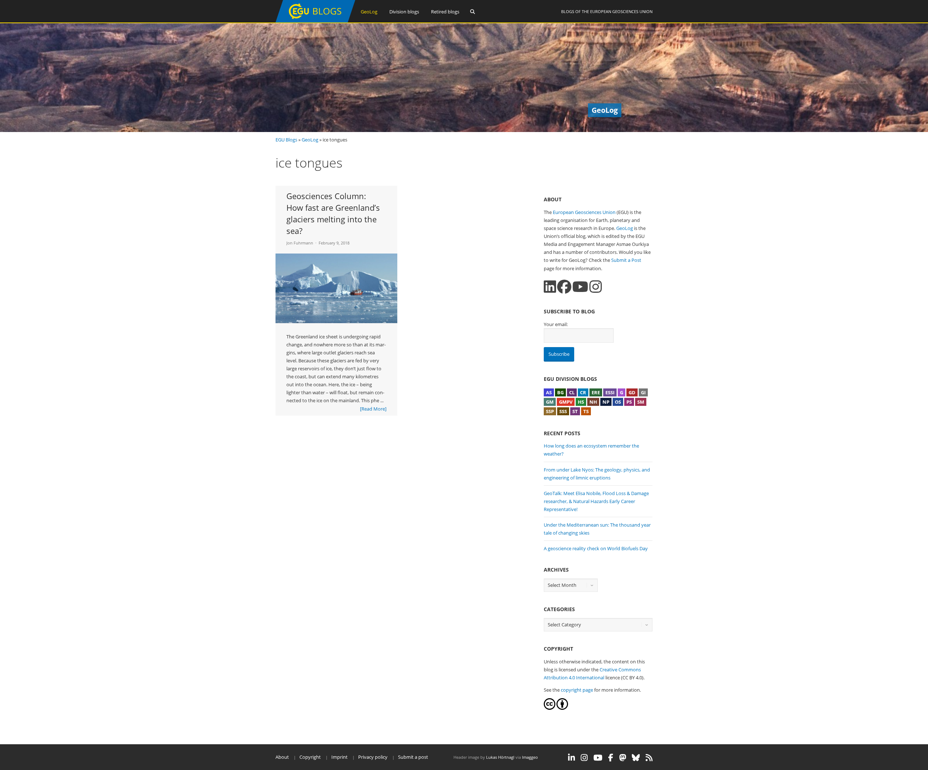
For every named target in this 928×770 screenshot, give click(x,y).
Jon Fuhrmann (299, 243)
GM (550, 402)
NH (593, 402)
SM (640, 402)
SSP (550, 411)
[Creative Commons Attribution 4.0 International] (549, 708)
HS (581, 402)
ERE (596, 392)
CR (583, 392)
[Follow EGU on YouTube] (597, 758)
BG (560, 392)
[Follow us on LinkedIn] (550, 287)
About (282, 757)
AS (549, 392)
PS (629, 402)
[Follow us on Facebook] (564, 287)
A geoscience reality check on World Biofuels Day (596, 548)
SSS (563, 411)
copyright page (577, 690)
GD (632, 392)
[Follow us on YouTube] (580, 287)
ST (575, 411)
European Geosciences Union (621, 11)
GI (643, 392)
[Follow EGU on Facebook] (610, 758)
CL (572, 392)
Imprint (339, 757)
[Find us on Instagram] (595, 287)
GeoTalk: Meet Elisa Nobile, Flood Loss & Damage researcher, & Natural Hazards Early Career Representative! (596, 501)
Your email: (556, 324)
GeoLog (369, 11)
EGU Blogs (286, 139)
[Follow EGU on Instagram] (584, 758)
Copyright (310, 757)
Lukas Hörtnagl (500, 757)
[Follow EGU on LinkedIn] (571, 758)
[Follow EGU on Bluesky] (636, 758)
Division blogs (404, 11)
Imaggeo (530, 757)
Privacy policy (373, 757)
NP (605, 402)
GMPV (565, 402)
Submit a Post (626, 260)
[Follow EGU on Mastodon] (622, 758)
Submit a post (413, 757)
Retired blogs (445, 11)
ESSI (609, 392)
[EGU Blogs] (315, 21)
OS (618, 402)
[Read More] (373, 408)
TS (586, 411)
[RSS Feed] (649, 758)
